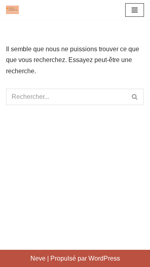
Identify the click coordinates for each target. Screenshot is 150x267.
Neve (38, 258)
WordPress (104, 258)
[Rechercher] (135, 96)
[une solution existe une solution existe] (12, 10)
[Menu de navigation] (134, 10)
